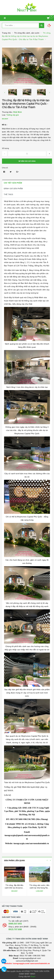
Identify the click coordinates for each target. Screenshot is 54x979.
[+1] (17, 172)
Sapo (33, 976)
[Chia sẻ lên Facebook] (4, 172)
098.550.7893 (39, 948)
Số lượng (5, 148)
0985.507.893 (15, 924)
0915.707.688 (15, 929)
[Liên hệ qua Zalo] (3, 961)
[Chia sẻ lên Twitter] (11, 172)
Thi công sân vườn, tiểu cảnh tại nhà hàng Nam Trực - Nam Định (39, 887)
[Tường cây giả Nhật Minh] (27, 7)
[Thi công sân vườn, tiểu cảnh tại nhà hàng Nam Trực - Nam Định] (39, 874)
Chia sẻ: (5, 168)
